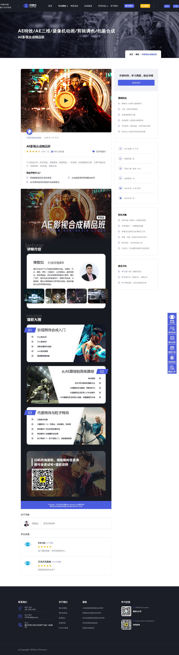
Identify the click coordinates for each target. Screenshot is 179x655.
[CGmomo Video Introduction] (66, 100)
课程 (137, 54)
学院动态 (74, 6)
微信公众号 (137, 611)
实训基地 (88, 6)
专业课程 (62, 6)
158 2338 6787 (30, 609)
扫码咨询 (136, 625)
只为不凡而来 (44, 561)
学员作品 (102, 6)
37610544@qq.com (31, 617)
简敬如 (35, 523)
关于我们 (114, 6)
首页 (50, 6)
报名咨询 (136, 82)
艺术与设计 (101, 151)
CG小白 (42, 543)
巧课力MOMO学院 (33, 138)
